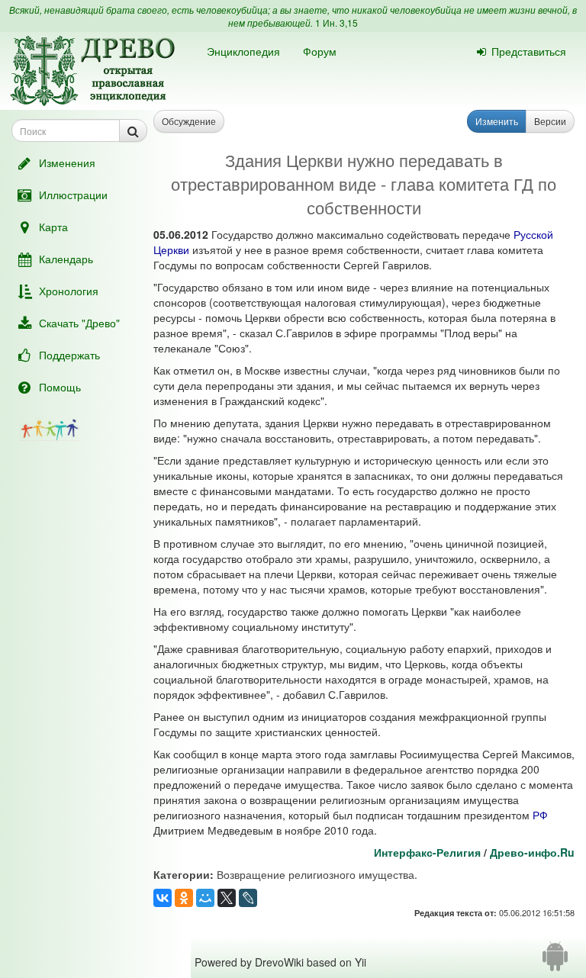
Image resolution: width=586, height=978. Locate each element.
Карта (53, 226)
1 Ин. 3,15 (336, 22)
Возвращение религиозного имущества (315, 874)
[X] (226, 898)
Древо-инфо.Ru (532, 852)
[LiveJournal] (248, 898)
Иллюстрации (73, 194)
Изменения (67, 162)
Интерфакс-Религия (427, 852)
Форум (319, 51)
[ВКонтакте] (162, 898)
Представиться (528, 51)
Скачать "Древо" (79, 322)
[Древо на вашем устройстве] (555, 962)
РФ (540, 814)
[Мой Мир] (205, 898)
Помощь (60, 386)
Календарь (66, 258)
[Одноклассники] (184, 898)
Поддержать (69, 354)
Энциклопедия (243, 51)
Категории (181, 874)
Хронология (68, 290)
